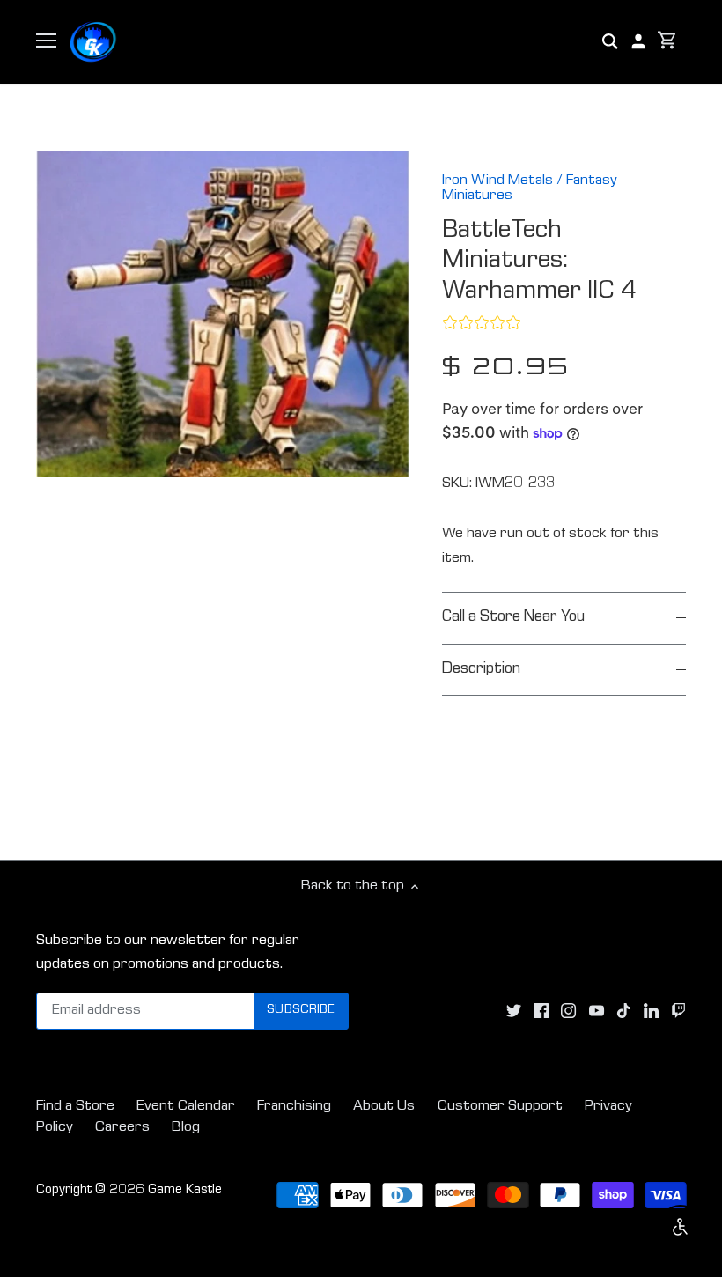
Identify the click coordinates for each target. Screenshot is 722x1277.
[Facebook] (541, 1011)
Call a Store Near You (513, 617)
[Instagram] (568, 1011)
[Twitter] (513, 1011)
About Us (384, 1106)
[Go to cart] (667, 42)
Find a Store (75, 1106)
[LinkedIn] (651, 1011)
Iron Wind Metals (497, 180)
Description (481, 669)
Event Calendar (185, 1106)
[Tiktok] (623, 1011)
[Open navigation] (46, 40)
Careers (122, 1127)
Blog (186, 1127)
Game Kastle (185, 1191)
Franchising (294, 1106)
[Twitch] (678, 1011)
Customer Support (500, 1106)
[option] (222, 314)
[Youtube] (596, 1011)
